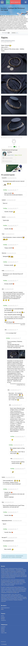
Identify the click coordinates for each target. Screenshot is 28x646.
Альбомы (14, 32)
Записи (2, 615)
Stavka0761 (4, 177)
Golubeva (4, 217)
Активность (3, 620)
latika (3, 270)
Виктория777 (4, 537)
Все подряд (5, 32)
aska (3, 288)
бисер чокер (10, 137)
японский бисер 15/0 (17, 137)
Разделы (3, 617)
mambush (4, 199)
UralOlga (9, 152)
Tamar (3, 233)
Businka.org (3, 641)
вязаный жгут (5, 137)
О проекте (3, 626)
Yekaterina (4, 253)
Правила (3, 628)
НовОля (3, 477)
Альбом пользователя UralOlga (8, 40)
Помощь (3, 631)
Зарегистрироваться (15, 2)
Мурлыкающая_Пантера (7, 520)
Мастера (3, 618)
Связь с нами (3, 632)
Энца (3, 502)
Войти (7, 2)
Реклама (3, 629)
